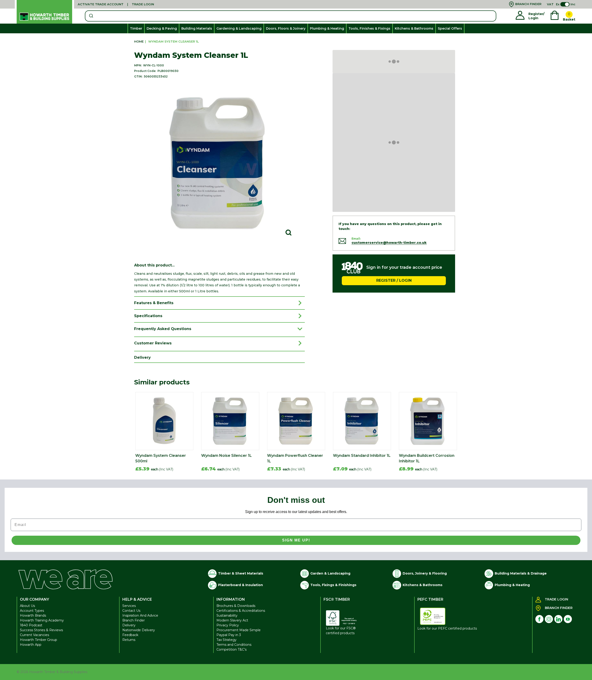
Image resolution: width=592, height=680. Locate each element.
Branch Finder (133, 620)
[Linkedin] (558, 619)
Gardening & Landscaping (239, 28)
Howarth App (30, 645)
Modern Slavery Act (232, 620)
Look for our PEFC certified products (447, 628)
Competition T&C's (231, 649)
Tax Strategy (226, 640)
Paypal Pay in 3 (228, 635)
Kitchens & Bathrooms (414, 28)
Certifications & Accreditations (240, 611)
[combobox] (290, 16)
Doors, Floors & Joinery (285, 28)
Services (129, 606)
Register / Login (394, 280)
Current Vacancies (34, 635)
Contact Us (131, 611)
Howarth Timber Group (38, 640)
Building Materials (196, 28)
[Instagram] (549, 619)
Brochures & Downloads (235, 606)
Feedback (130, 635)
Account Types (32, 611)
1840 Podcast (31, 625)
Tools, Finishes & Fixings (369, 28)
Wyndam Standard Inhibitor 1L (362, 455)
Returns (128, 640)
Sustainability (226, 615)
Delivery (129, 625)
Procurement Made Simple (238, 630)
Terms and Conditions (233, 645)
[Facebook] (539, 619)
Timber (136, 28)
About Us (27, 606)
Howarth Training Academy (42, 620)
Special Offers (450, 28)
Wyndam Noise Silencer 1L (226, 455)
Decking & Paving (162, 28)
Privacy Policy (227, 625)
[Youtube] (568, 619)
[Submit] (90, 16)
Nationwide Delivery (138, 630)
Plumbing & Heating (327, 28)
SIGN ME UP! (296, 540)
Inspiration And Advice (140, 615)
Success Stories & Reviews (41, 630)
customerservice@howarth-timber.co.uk (389, 243)
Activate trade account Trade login (116, 4)
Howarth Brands (33, 615)
